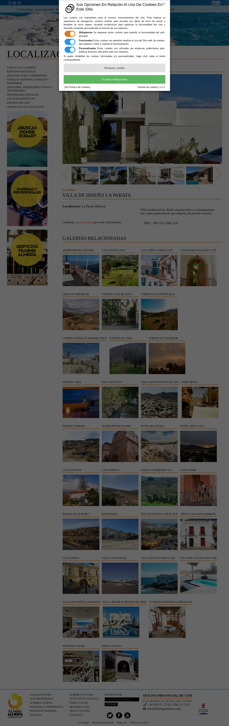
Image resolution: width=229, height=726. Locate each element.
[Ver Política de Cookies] (77, 87)
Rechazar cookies (114, 67)
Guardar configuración (114, 79)
